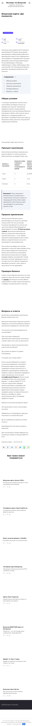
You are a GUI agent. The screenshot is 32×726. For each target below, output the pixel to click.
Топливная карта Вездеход (12, 566)
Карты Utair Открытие (10, 597)
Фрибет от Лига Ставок (11, 659)
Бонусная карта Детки (11, 689)
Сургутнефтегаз (8, 32)
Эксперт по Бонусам (16, 3)
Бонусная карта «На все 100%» (13, 480)
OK (24, 724)
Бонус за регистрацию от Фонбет (15, 538)
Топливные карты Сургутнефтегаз (15, 508)
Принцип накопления (13, 83)
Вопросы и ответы (12, 91)
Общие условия (11, 81)
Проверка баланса (12, 89)
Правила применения (13, 86)
